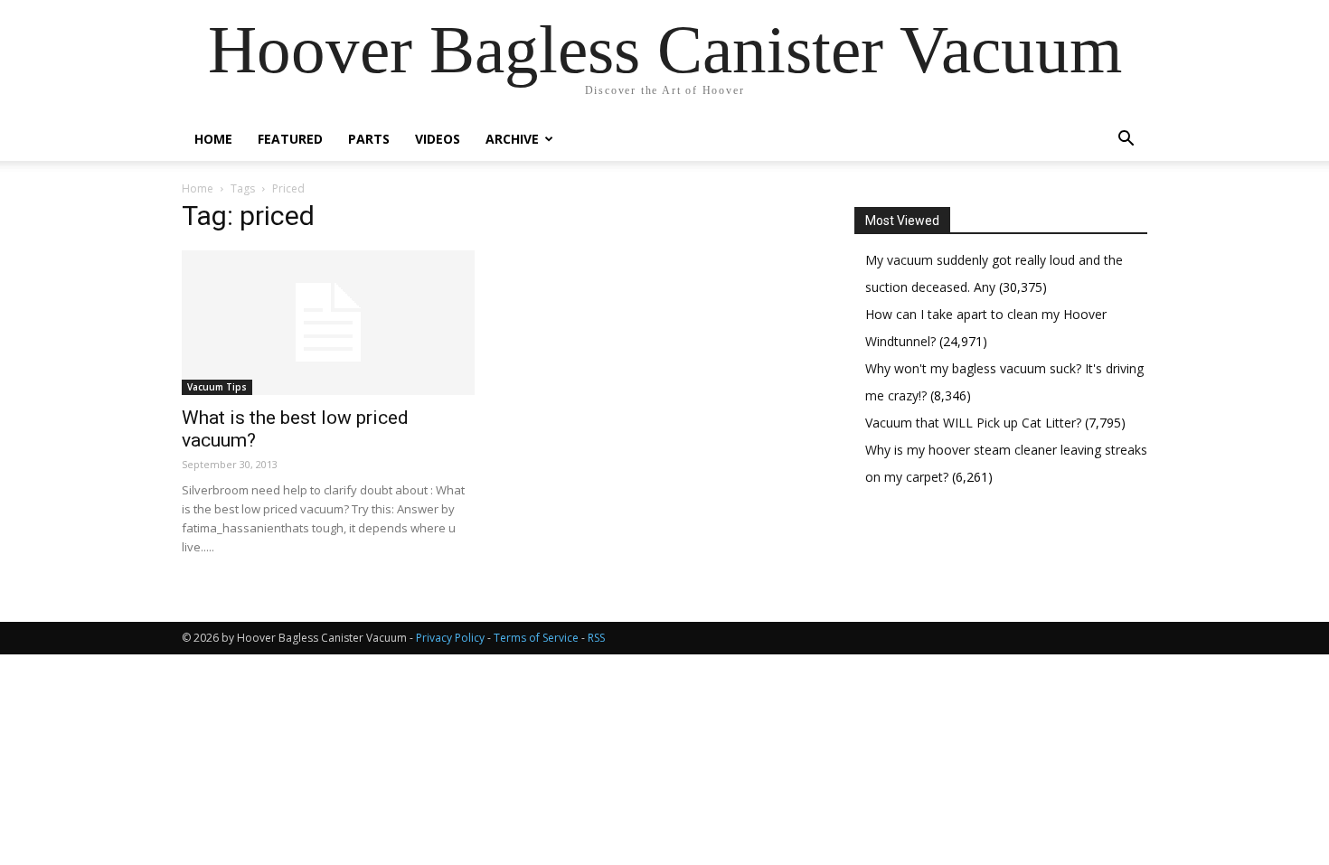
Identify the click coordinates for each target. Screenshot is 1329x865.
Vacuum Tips (217, 387)
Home (213, 138)
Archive (512, 138)
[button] (1125, 140)
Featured (290, 138)
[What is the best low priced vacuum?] (328, 322)
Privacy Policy (450, 637)
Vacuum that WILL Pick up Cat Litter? (975, 422)
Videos (437, 138)
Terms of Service (536, 637)
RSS (596, 637)
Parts (369, 138)
